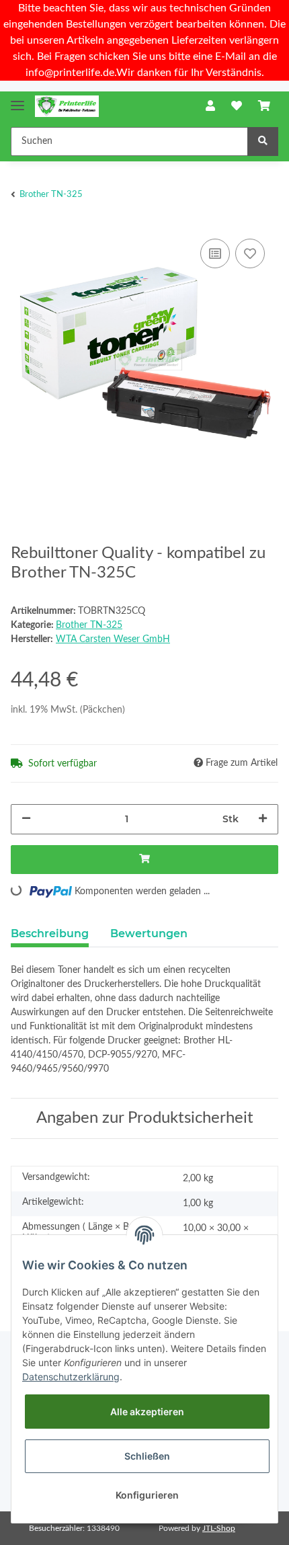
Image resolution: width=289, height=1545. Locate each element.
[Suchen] (262, 141)
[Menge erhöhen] (263, 819)
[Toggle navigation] (17, 99)
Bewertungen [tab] (149, 933)
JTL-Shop (218, 1528)
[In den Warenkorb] (144, 859)
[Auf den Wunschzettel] (250, 253)
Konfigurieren (147, 1495)
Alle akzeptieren (147, 1411)
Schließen (147, 1456)
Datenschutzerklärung (71, 1376)
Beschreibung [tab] (50, 933)
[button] (210, 106)
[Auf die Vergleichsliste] (215, 253)
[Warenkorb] (264, 106)
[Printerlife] (67, 106)
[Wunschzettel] (236, 106)
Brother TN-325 (89, 625)
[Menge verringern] (26, 819)
